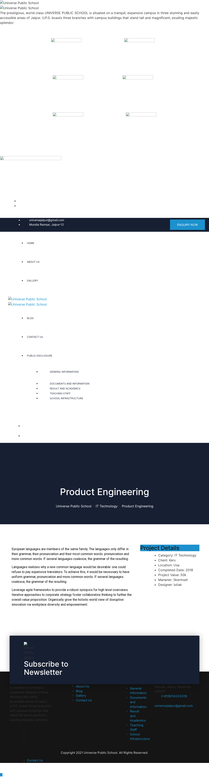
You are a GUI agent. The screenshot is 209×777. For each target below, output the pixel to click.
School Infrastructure (66, 398)
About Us (33, 261)
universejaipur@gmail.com (46, 220)
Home (30, 243)
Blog (30, 318)
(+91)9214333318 (174, 696)
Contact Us (35, 336)
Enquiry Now (187, 224)
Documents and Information (69, 383)
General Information (64, 371)
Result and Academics (65, 388)
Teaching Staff (60, 393)
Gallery (32, 280)
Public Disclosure (39, 355)
